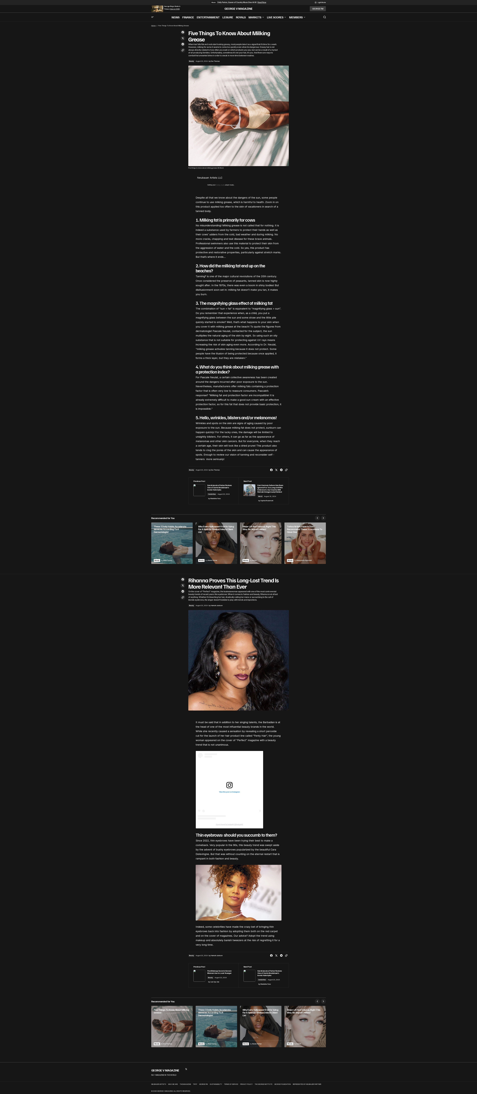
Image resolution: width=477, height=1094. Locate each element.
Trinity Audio (220, 185)
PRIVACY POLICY (246, 1084)
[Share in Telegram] (183, 44)
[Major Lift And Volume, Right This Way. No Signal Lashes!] (260, 543)
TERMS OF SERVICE (231, 1084)
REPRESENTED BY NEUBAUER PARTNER (307, 1084)
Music (214, 2)
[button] (320, 2)
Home (153, 26)
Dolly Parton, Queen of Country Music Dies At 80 (237, 2)
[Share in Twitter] (183, 38)
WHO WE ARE (173, 1084)
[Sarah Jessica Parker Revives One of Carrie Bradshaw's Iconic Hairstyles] (213, 491)
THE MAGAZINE (185, 1084)
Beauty (191, 61)
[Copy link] (183, 50)
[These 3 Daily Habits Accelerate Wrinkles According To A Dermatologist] (172, 543)
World (260, 496)
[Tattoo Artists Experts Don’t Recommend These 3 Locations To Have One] (305, 543)
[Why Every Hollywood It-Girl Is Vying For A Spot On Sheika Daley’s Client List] (216, 543)
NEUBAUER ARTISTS (158, 1084)
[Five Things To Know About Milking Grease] (172, 1026)
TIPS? (195, 1084)
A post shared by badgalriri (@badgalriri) (229, 824)
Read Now (262, 2)
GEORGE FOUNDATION (282, 1084)
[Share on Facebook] (183, 32)
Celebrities (212, 494)
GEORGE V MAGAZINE (238, 8)
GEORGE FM (203, 1084)
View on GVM (175, 9)
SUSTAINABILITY (216, 1084)
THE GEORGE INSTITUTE (263, 1084)
